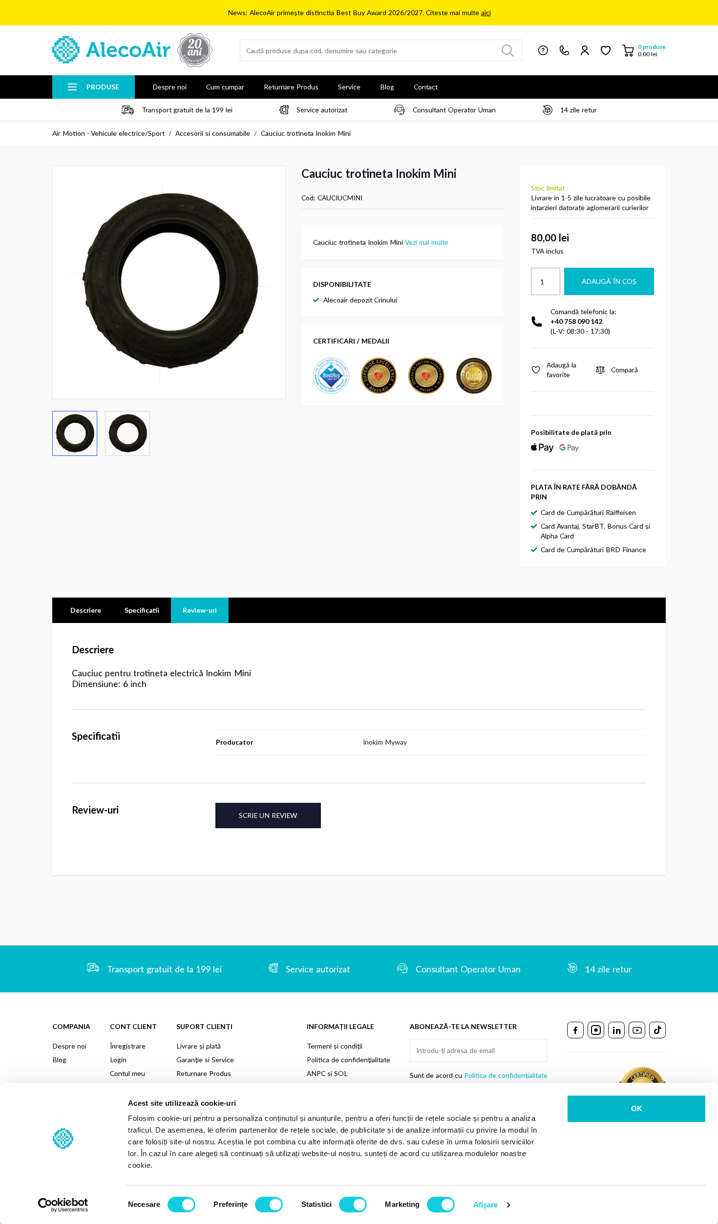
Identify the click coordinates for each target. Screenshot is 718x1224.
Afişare (485, 1205)
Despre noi (169, 87)
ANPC (316, 1073)
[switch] (269, 1204)
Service (349, 87)
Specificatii (142, 610)
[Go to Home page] (132, 50)
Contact (426, 87)
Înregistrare (128, 1046)
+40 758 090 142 (576, 321)
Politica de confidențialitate (348, 1059)
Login (118, 1059)
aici (486, 12)
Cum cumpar (225, 87)
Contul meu (127, 1073)
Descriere (85, 610)
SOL (341, 1073)
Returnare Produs (291, 87)
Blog (387, 87)
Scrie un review (268, 815)
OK (636, 1108)
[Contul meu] (585, 50)
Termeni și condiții (334, 1046)
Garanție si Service (205, 1059)
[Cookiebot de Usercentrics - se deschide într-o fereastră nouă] (63, 1205)
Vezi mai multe (426, 242)
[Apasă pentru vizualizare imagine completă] (169, 282)
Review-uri (200, 610)
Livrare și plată (198, 1046)
